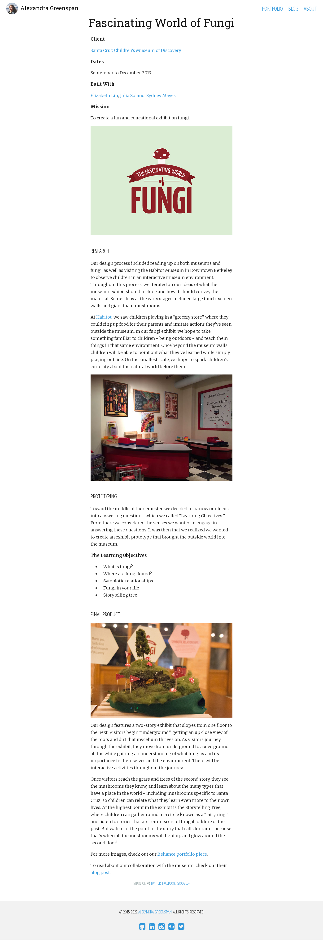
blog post (100, 872)
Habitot (104, 317)
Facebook (168, 883)
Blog (293, 8)
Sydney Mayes (161, 95)
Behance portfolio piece (182, 854)
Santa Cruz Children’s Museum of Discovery (136, 50)
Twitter (156, 883)
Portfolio (272, 8)
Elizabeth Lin (104, 95)
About (310, 8)
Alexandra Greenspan (49, 8)
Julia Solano (132, 95)
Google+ (183, 883)
